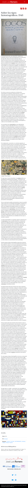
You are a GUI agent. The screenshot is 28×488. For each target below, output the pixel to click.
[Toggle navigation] (24, 2)
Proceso (7, 442)
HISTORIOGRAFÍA (18, 441)
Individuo (23, 441)
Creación (8, 441)
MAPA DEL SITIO (17, 468)
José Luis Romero (7, 485)
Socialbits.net (11, 486)
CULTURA (12, 441)
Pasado (3, 442)
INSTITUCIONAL (10, 468)
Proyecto (11, 442)
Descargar (6, 438)
